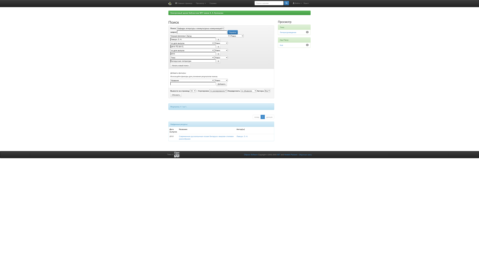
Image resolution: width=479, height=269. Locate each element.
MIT (278, 154)
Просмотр (200, 3)
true (281, 45)
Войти (297, 3)
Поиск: (173, 28)
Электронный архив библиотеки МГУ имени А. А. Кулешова (196, 13)
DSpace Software (251, 154)
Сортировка (203, 91)
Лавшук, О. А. (242, 136)
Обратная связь (305, 154)
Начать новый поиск (180, 65)
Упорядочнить (234, 91)
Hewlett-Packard (290, 154)
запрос (173, 32)
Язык (305, 3)
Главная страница (184, 3)
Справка (213, 3)
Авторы (260, 91)
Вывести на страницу (179, 91)
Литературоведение (288, 32)
